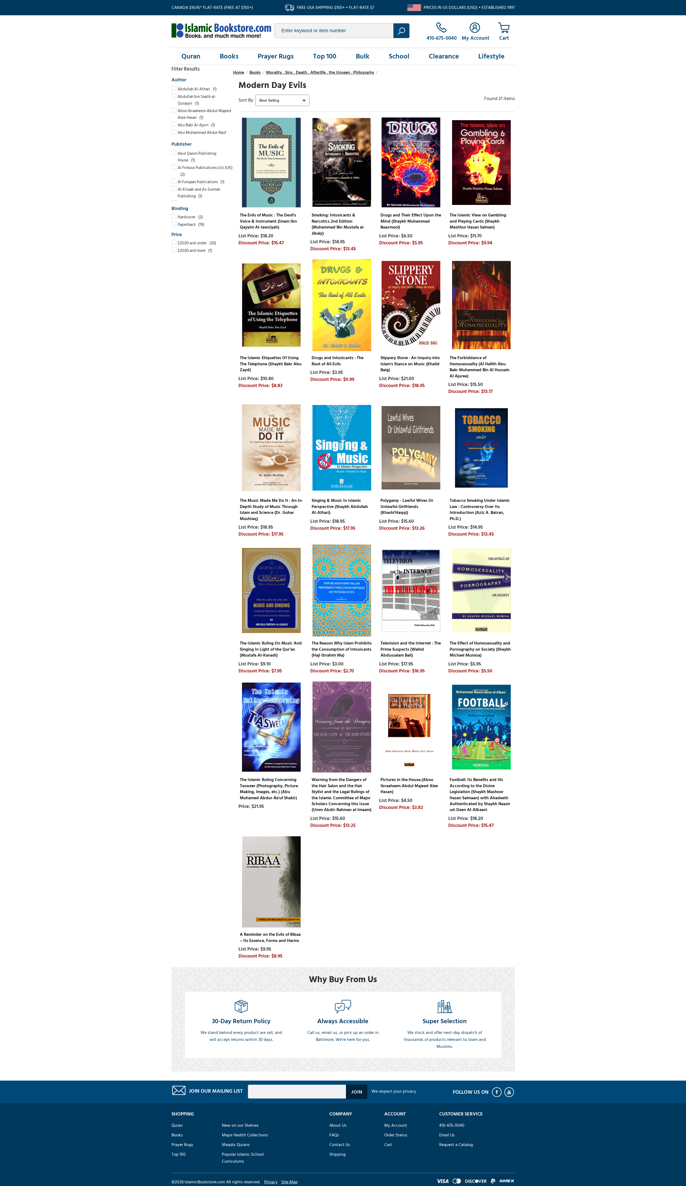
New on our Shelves (240, 1125)
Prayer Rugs (276, 56)
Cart (388, 1144)
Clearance (444, 56)
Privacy (271, 1181)
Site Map (289, 1181)
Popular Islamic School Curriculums (243, 1158)
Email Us (447, 1135)
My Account (395, 1125)
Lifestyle (491, 56)
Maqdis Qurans (236, 1144)
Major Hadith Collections (245, 1135)
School (399, 56)
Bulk (363, 56)
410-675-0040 (451, 1125)
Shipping (337, 1154)
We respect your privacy (393, 1091)
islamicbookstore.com (221, 30)
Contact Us (339, 1144)
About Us (337, 1125)
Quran (190, 56)
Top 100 (324, 56)
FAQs (334, 1135)
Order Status (395, 1135)
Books (229, 56)
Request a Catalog (456, 1144)
